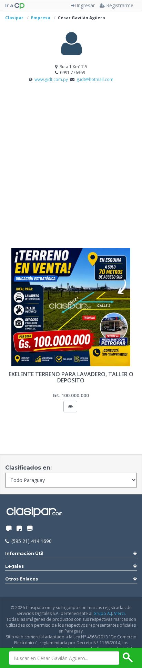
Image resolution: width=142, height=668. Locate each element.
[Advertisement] (71, 173)
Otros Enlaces (21, 579)
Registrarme (119, 5)
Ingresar (86, 5)
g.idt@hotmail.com (95, 79)
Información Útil (24, 553)
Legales (14, 566)
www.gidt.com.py (51, 79)
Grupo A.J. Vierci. (109, 613)
